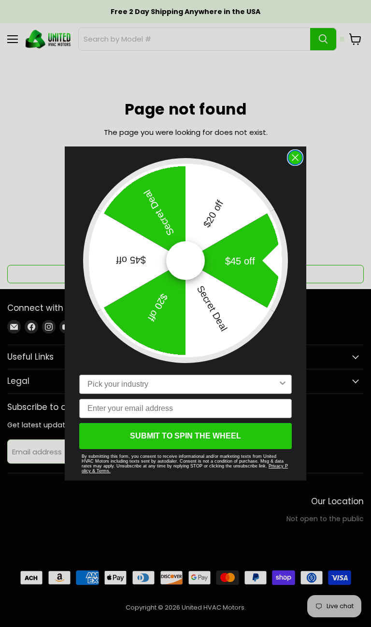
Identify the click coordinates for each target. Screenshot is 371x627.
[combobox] (182, 384)
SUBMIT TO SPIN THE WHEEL (185, 436)
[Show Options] (282, 384)
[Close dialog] (295, 157)
